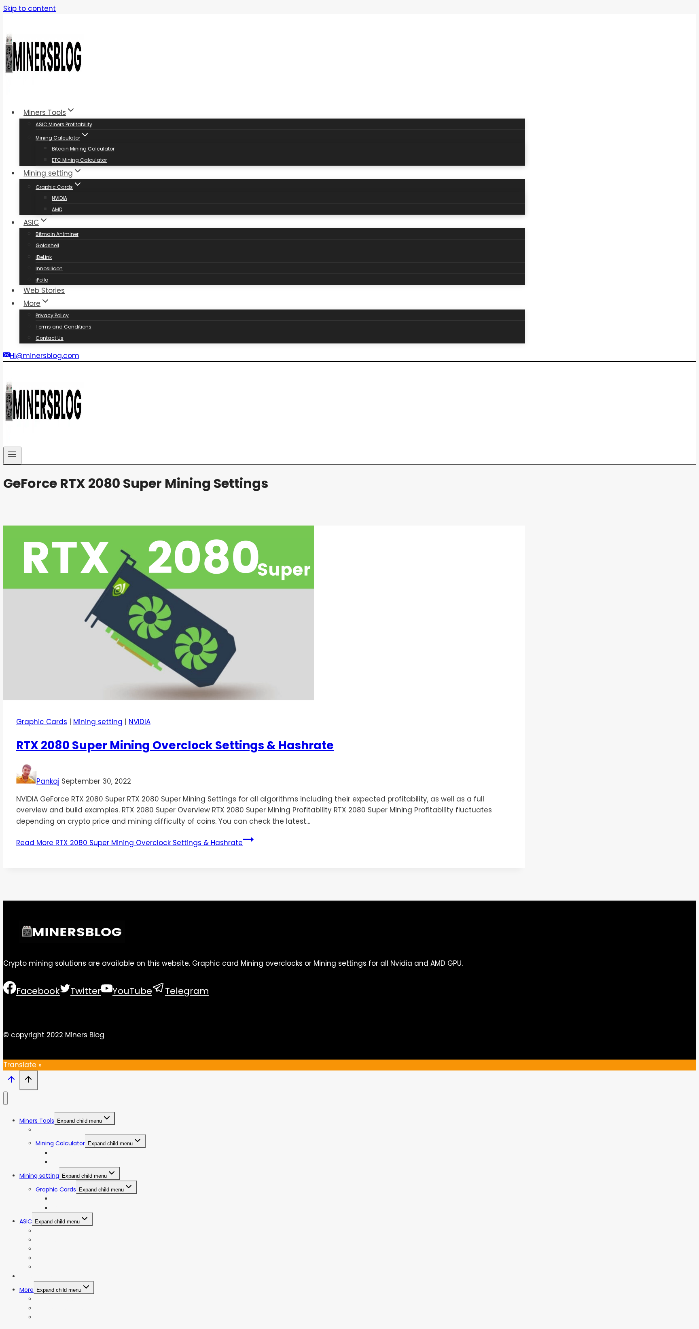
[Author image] (26, 781)
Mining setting (98, 722)
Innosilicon (49, 268)
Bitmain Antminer (57, 234)
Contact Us (50, 338)
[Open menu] (12, 455)
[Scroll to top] (11, 1081)
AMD (57, 209)
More (26, 1290)
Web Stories (44, 290)
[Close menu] (5, 1098)
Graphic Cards (41, 722)
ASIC (25, 1221)
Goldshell (47, 245)
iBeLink (44, 257)
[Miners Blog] (43, 93)
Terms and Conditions (63, 326)
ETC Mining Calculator (79, 160)
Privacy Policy (52, 315)
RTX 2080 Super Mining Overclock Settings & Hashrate (175, 745)
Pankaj (47, 781)
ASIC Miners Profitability (64, 124)
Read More (129, 843)
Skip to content (29, 8)
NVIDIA (59, 198)
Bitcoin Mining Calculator (83, 148)
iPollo (42, 279)
